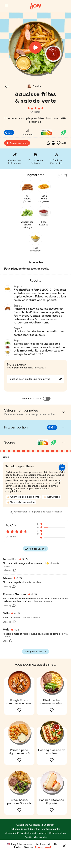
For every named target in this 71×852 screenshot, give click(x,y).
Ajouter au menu (19, 143)
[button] (6, 5)
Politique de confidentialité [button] (25, 829)
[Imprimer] (53, 143)
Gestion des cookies (36, 837)
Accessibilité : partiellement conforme (26, 833)
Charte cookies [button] (57, 833)
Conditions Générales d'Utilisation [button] (35, 825)
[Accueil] (35, 6)
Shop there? (42, 847)
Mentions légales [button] (51, 829)
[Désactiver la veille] (46, 399)
